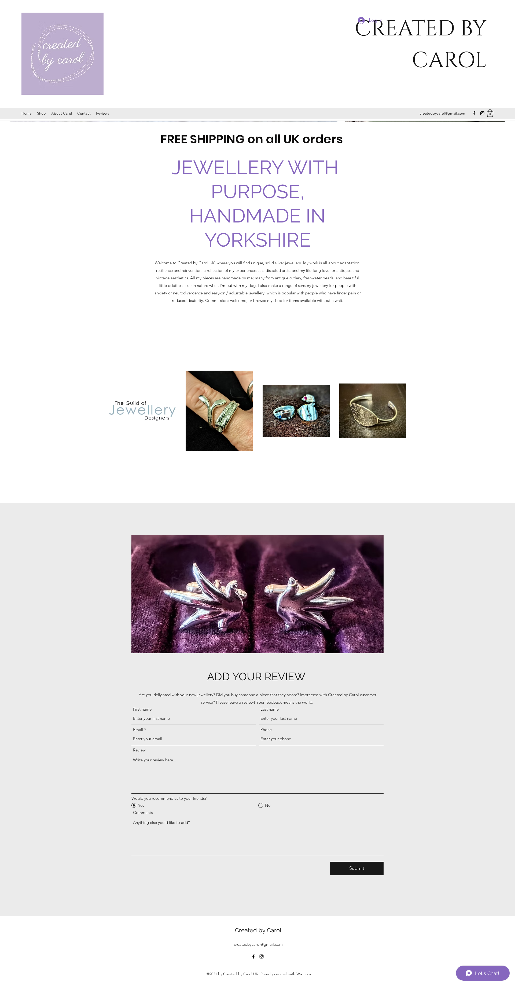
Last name (269, 709)
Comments (143, 812)
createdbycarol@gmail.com (442, 113)
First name (142, 709)
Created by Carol (258, 930)
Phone (266, 730)
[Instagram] (482, 113)
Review (139, 750)
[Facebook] (474, 113)
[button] (490, 113)
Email (138, 730)
